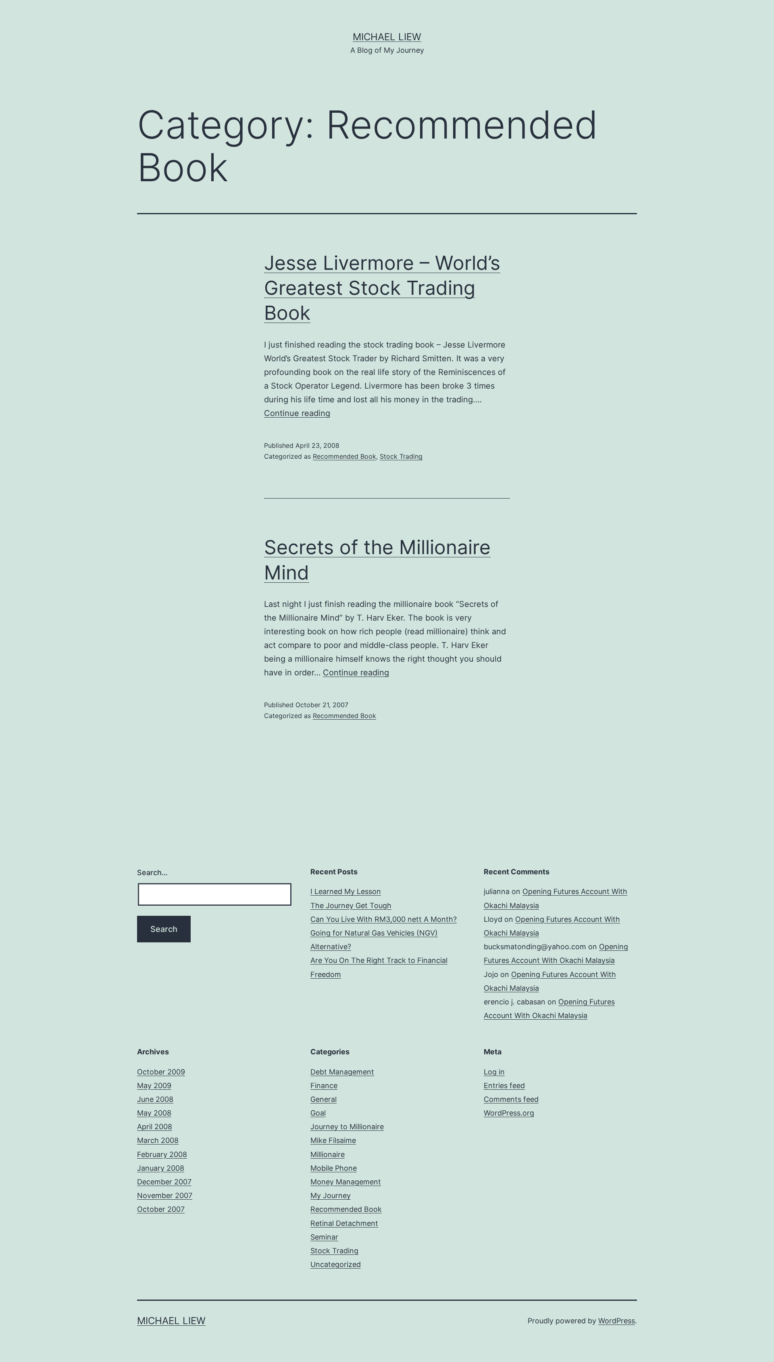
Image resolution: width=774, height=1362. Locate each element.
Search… (152, 872)
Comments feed (511, 1099)
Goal (318, 1113)
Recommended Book (344, 456)
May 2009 (154, 1085)
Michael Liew (387, 37)
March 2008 (158, 1140)
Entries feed (504, 1085)
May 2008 (154, 1113)
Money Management (345, 1182)
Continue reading (297, 413)
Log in (494, 1072)
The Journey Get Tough (350, 905)
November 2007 (164, 1195)
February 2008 (162, 1154)
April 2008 (154, 1126)
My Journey (330, 1195)
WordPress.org (509, 1113)
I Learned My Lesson (345, 891)
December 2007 (164, 1182)
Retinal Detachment (344, 1223)
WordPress (616, 1320)
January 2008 (160, 1168)
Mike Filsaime (333, 1140)
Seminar (324, 1237)
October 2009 (161, 1072)
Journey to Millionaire (347, 1126)
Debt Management (342, 1072)
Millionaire (327, 1154)
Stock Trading (401, 456)
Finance (323, 1085)
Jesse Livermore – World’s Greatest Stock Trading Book (382, 288)
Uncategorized (335, 1264)
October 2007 (161, 1209)
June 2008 (155, 1099)
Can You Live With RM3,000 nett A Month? (383, 919)
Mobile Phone (333, 1168)
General (323, 1099)
